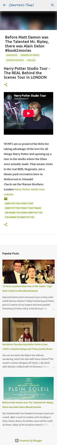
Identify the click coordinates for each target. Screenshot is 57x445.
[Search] (52, 5)
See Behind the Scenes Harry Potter (23, 213)
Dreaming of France (30, 55)
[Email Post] (6, 200)
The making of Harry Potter (19, 217)
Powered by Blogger (30, 440)
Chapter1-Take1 (21, 5)
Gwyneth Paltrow (15, 60)
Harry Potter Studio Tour (19, 203)
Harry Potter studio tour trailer (23, 208)
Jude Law (31, 60)
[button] (6, 85)
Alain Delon (11, 55)
